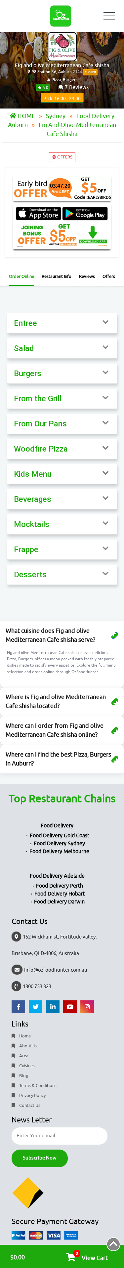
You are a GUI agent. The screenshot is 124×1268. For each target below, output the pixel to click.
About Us (27, 1046)
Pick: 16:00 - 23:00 (62, 99)
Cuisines (26, 1066)
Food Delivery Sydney (59, 843)
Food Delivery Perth (59, 886)
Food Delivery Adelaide (57, 876)
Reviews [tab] (87, 276)
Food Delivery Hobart (59, 894)
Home (24, 1036)
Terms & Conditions (37, 1085)
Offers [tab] (109, 276)
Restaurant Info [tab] (56, 276)
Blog (23, 1075)
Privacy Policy (32, 1095)
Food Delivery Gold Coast (59, 835)
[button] (62, 323)
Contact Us (29, 1105)
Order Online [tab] (21, 276)
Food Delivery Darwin (59, 901)
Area (23, 1056)
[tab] (62, 323)
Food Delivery (57, 825)
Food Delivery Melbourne (59, 851)
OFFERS (64, 157)
